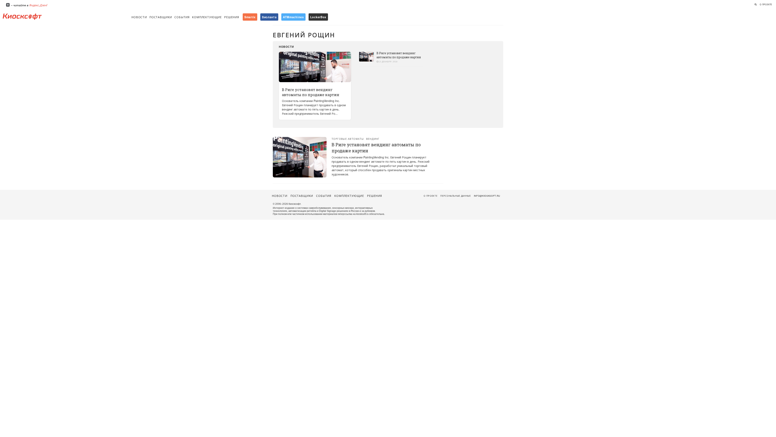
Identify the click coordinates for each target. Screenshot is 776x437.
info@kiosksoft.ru (487, 195)
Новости (139, 17)
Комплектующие (207, 17)
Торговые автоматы (348, 138)
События (182, 17)
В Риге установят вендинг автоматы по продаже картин (310, 92)
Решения (231, 17)
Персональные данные (455, 195)
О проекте (766, 4)
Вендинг (373, 138)
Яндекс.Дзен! (38, 5)
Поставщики (160, 17)
